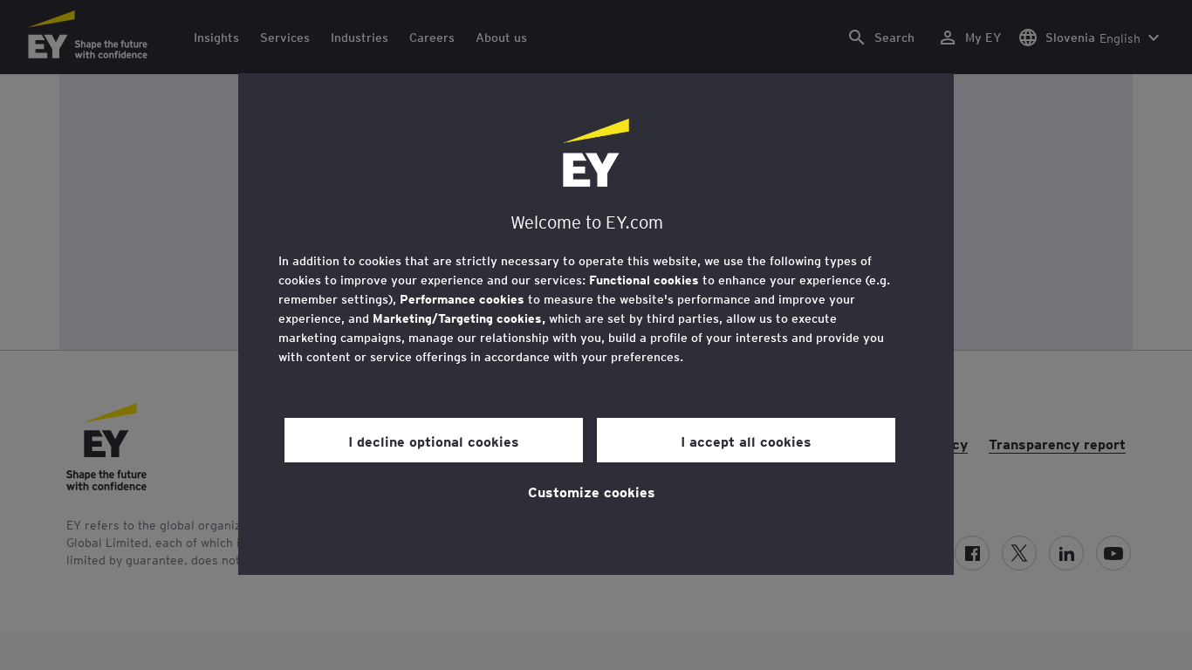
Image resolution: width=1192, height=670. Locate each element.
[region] (596, 324)
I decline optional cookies (433, 440)
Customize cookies (591, 491)
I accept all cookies (746, 440)
